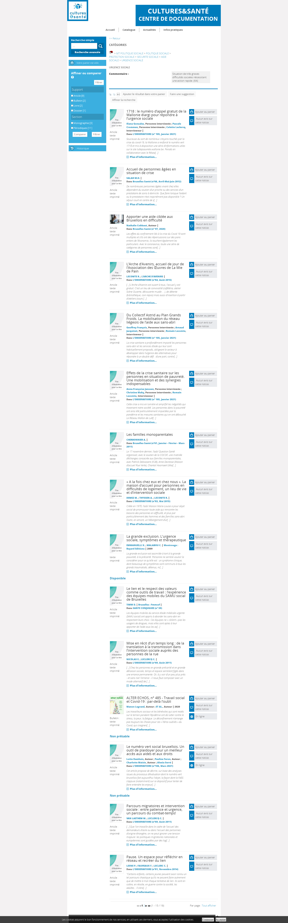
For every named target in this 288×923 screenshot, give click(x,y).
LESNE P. (131, 865)
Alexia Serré (164, 762)
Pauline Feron (163, 758)
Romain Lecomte (175, 330)
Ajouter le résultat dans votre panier (144, 94)
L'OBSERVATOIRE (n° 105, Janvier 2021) (154, 134)
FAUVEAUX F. (145, 865)
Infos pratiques (173, 30)
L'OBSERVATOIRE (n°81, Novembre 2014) (155, 869)
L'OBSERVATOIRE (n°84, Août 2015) (152, 279)
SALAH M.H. (133, 177)
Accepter (221, 919)
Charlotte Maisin (136, 762)
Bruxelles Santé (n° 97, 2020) (149, 228)
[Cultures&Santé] (78, 11)
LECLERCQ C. (148, 659)
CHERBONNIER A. (136, 439)
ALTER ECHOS (137, 698)
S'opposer (208, 919)
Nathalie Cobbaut (136, 225)
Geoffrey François (136, 327)
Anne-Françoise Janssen (140, 388)
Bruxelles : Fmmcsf (149, 604)
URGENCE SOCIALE (132, 60)
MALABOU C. (154, 545)
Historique (83, 148)
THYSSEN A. (146, 497)
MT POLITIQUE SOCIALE (129, 53)
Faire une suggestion (182, 94)
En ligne (200, 716)
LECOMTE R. (133, 276)
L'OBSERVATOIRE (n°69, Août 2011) (152, 662)
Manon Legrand (135, 706)
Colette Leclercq (175, 127)
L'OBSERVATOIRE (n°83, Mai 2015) (151, 501)
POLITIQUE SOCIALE (157, 53)
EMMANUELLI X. (135, 545)
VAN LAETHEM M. (136, 818)
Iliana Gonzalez (135, 123)
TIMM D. (131, 604)
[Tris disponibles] (118, 94)
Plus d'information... (143, 157)
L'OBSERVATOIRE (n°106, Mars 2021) (153, 765)
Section (77, 117)
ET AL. (159, 706)
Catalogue (129, 30)
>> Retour (114, 38)
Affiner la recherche (123, 100)
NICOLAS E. (132, 659)
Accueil (110, 30)
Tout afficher (209, 905)
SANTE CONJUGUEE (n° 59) (147, 608)
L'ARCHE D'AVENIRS (152, 276)
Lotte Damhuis (135, 758)
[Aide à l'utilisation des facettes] (72, 77)
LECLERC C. (160, 865)
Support (77, 89)
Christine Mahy (135, 392)
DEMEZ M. (132, 497)
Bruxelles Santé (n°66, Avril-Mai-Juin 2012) (157, 181)
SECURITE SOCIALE (147, 57)
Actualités (149, 30)
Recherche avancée (87, 52)
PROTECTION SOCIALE (121, 57)
